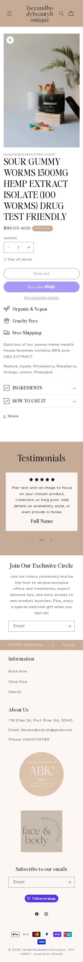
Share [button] (13, 416)
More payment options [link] (41, 298)
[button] (9, 13)
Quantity (10, 238)
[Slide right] (51, 540)
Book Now (18, 671)
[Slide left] (31, 540)
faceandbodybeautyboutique (44, 949)
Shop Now (18, 682)
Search (15, 692)
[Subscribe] (69, 626)
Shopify (57, 954)
